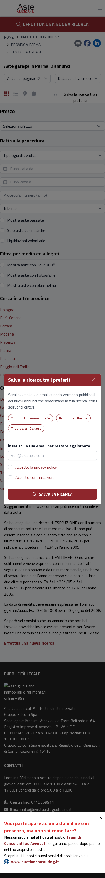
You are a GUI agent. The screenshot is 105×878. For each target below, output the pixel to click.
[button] (102, 818)
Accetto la (36, 467)
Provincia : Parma (73, 418)
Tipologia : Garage (26, 428)
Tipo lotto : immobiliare (30, 418)
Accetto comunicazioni (34, 477)
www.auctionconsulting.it (35, 862)
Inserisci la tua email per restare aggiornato (49, 446)
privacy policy (45, 467)
